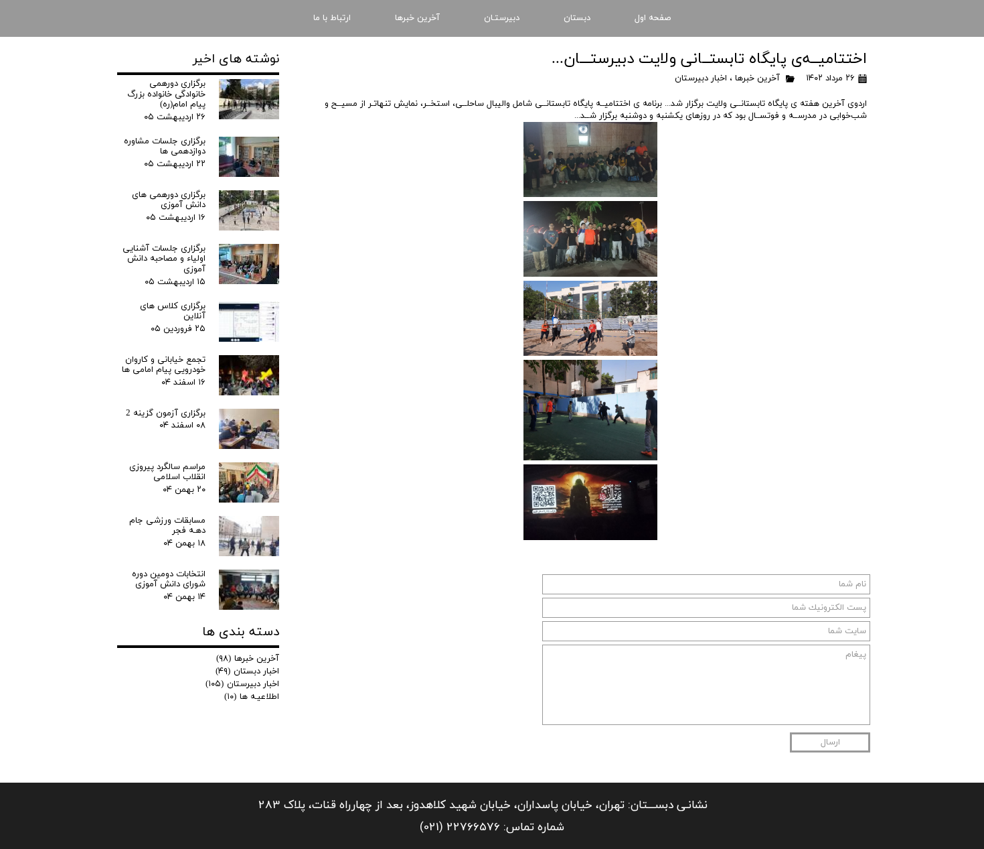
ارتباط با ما (332, 18)
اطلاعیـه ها (251, 697)
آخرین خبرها (417, 18)
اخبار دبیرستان (701, 78)
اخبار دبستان (247, 671)
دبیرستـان (501, 18)
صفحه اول (653, 18)
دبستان (577, 18)
